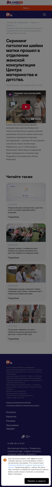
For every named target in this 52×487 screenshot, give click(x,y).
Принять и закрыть (36, 481)
